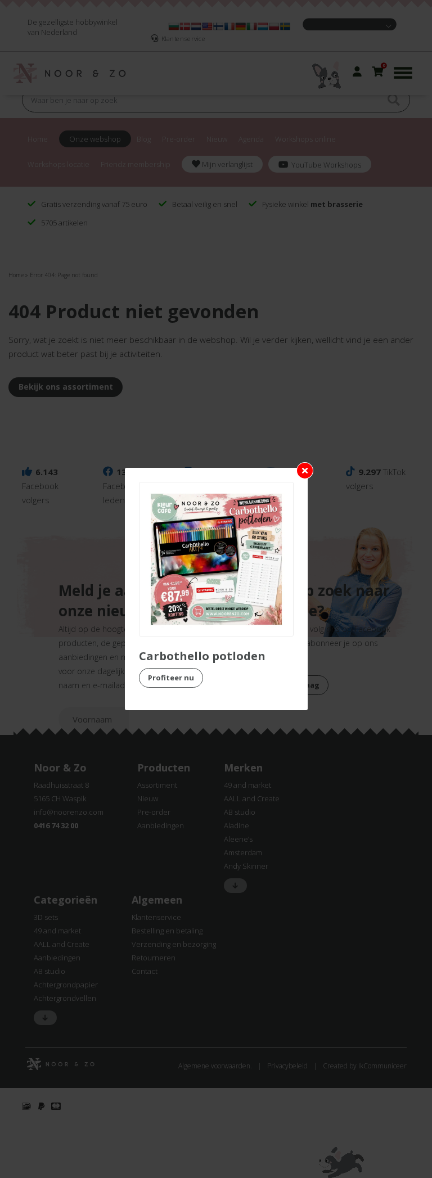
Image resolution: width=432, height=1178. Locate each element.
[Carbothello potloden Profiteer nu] (216, 559)
